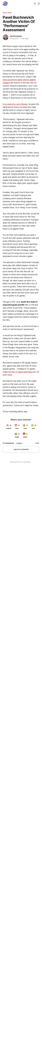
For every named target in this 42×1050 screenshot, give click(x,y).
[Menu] (39, 3)
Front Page (7, 13)
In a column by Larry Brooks (15, 104)
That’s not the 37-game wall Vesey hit (19, 372)
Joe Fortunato (16, 36)
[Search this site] (35, 3)
